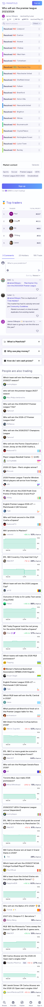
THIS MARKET (13, 301)
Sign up (37, 3)
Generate (35, 165)
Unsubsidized (33, 176)
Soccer (14, 172)
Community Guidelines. (19, 306)
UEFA (37, 172)
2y (13, 280)
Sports (6, 172)
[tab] (8, 256)
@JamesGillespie (14, 283)
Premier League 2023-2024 (14, 176)
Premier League (26, 172)
